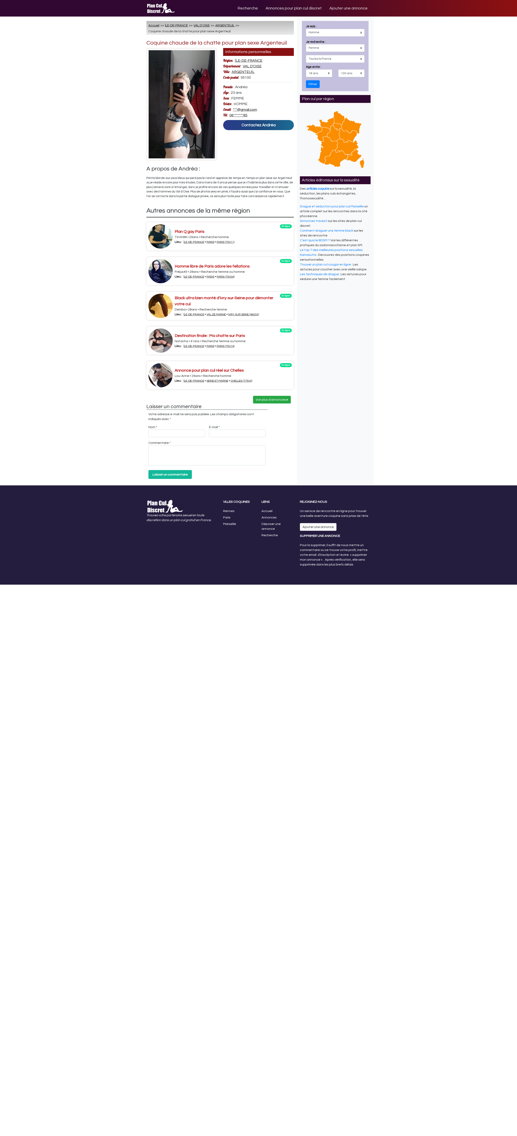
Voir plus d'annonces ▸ (272, 399)
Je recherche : (316, 54)
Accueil (153, 25)
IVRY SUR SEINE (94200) (243, 314)
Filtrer (313, 84)
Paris (226, 517)
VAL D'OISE (201, 25)
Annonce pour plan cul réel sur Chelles (209, 370)
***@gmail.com (245, 110)
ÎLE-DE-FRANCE (176, 25)
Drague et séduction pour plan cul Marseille (332, 206)
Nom (152, 427)
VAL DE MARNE (216, 314)
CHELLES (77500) (241, 380)
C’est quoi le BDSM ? (315, 240)
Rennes (228, 511)
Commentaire (159, 442)
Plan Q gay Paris (189, 232)
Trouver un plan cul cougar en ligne (325, 264)
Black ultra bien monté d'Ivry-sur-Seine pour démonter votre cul (224, 301)
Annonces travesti (313, 221)
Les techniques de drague (319, 274)
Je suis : (316, 46)
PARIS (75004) (225, 276)
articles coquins (317, 188)
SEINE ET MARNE (217, 380)
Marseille (229, 524)
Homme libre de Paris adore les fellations (212, 266)
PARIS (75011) (225, 242)
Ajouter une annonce (348, 8)
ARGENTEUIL (224, 25)
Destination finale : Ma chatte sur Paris (210, 336)
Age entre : (313, 66)
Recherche (247, 8)
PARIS (210, 242)
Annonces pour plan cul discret (294, 8)
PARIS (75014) (225, 346)
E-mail (214, 427)
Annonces (269, 517)
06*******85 (238, 115)
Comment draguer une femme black (326, 230)
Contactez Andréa (259, 125)
